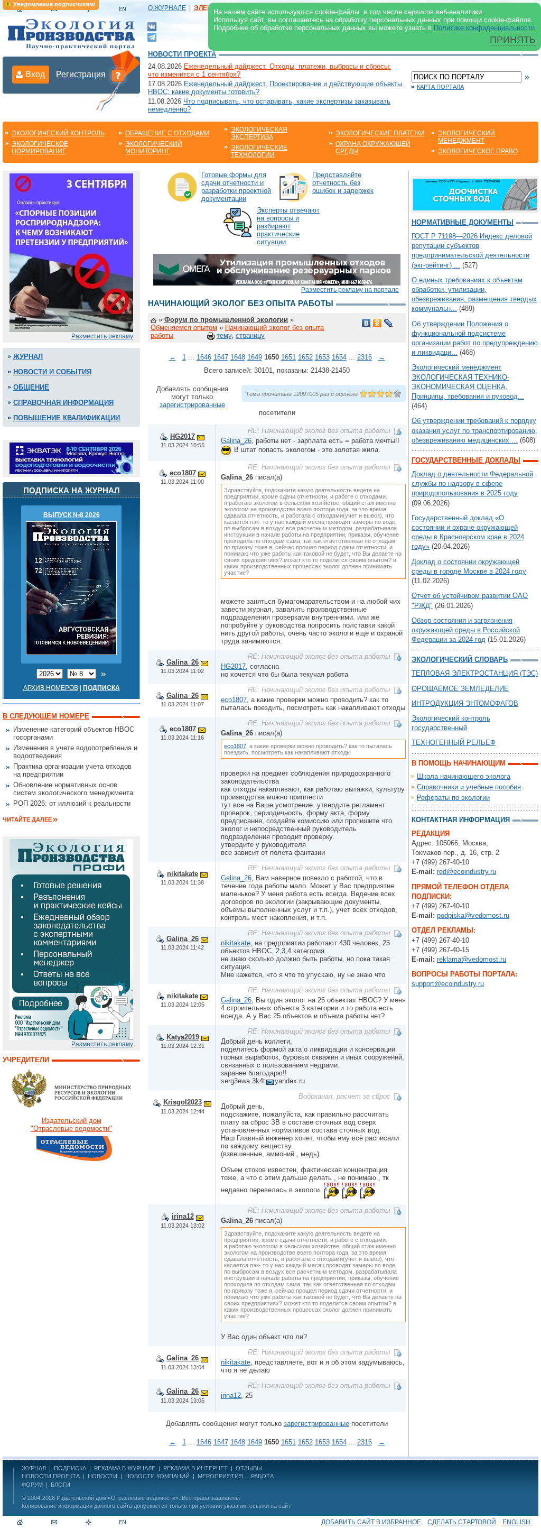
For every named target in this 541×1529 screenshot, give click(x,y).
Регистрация (81, 74)
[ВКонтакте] (152, 26)
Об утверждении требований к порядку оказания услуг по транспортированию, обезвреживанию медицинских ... (474, 430)
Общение (31, 387)
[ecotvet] (71, 939)
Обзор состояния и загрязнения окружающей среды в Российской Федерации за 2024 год (466, 629)
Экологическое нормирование (40, 147)
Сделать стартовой (461, 1522)
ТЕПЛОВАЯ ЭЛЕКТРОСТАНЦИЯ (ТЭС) (475, 673)
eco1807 (183, 473)
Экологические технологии (259, 151)
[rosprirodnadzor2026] (71, 252)
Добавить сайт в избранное (371, 1522)
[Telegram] (151, 36)
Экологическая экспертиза (259, 133)
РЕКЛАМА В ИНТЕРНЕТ (195, 1468)
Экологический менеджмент (466, 137)
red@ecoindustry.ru (466, 872)
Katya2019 (182, 1037)
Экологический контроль (58, 133)
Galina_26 (236, 441)
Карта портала (440, 87)
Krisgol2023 (182, 1102)
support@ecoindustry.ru (448, 984)
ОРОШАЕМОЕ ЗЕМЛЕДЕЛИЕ (460, 689)
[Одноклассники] (377, 323)
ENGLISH (516, 1522)
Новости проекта (182, 54)
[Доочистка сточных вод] (475, 194)
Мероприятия (220, 1476)
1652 (305, 357)
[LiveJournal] (388, 323)
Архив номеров (50, 688)
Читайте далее (27, 819)
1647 (220, 357)
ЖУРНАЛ (34, 1468)
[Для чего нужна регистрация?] (117, 75)
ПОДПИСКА (70, 1468)
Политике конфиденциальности (484, 28)
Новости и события (52, 372)
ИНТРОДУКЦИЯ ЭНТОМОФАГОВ (465, 703)
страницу (250, 335)
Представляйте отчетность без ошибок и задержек (343, 183)
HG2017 (182, 436)
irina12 (183, 1216)
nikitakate (182, 874)
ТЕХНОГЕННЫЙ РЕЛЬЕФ (454, 743)
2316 (364, 357)
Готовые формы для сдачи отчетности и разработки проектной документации (236, 186)
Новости (102, 1476)
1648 (237, 357)
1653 (322, 357)
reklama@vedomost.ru (471, 959)
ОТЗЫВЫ (249, 1468)
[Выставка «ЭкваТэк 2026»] (71, 458)
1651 (288, 357)
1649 (254, 357)
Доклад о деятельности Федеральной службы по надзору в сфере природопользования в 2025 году (472, 483)
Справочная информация (63, 403)
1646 (204, 357)
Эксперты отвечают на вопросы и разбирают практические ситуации (288, 226)
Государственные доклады (466, 460)
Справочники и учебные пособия (469, 787)
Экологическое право (478, 151)
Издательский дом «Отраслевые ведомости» (118, 1498)
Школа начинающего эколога (463, 776)
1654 (339, 357)
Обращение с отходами (167, 133)
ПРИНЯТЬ (513, 39)
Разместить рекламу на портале (350, 289)
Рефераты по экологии (453, 798)
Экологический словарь (460, 660)
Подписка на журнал (71, 490)
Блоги (60, 1484)
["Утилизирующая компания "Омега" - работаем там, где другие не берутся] (276, 269)
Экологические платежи (380, 133)
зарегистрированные (192, 405)
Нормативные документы (463, 222)
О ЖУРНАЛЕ (167, 8)
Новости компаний (157, 1476)
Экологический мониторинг (153, 147)
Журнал (28, 357)
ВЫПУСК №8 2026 (71, 515)
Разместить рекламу (102, 336)
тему (224, 335)
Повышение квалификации (66, 418)
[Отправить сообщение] (200, 436)
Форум (32, 1484)
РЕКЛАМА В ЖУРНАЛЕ (124, 1468)
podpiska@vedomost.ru (473, 915)
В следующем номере (46, 716)
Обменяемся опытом (184, 327)
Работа (262, 1476)
